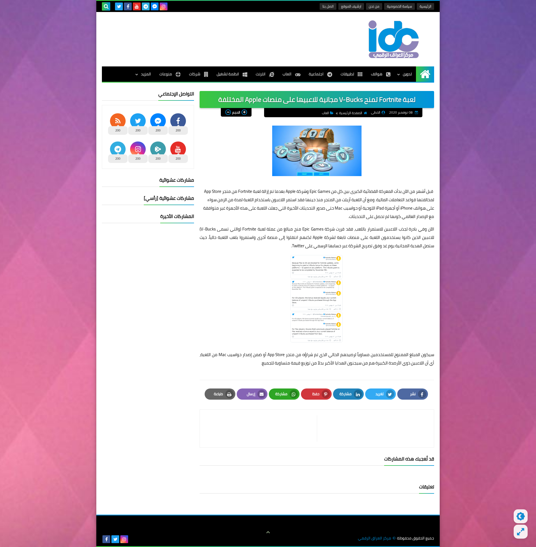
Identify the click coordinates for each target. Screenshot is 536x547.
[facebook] (128, 6)
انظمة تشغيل (228, 74)
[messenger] (155, 6)
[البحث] (106, 6)
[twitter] (119, 6)
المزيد (146, 74)
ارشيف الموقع (351, 6)
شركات (195, 74)
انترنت (261, 74)
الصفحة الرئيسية (350, 113)
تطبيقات (348, 74)
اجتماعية (316, 74)
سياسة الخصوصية (399, 6)
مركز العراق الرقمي (374, 538)
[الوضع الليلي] (521, 516)
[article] (261, 428)
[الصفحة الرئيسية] (425, 74)
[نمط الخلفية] (521, 532)
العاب (287, 74)
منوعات (166, 74)
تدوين (407, 74)
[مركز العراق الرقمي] (393, 39)
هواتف (377, 74)
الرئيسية (425, 6)
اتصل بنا (328, 6)
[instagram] (164, 6)
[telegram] (146, 6)
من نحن (374, 6)
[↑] (268, 532)
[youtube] (137, 6)
